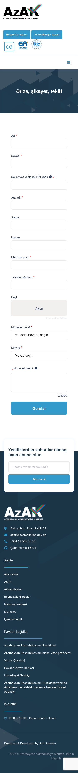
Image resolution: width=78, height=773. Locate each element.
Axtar (39, 308)
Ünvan (15, 237)
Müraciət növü (20, 327)
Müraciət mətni (22, 369)
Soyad (15, 155)
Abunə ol (39, 479)
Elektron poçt (19, 257)
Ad (13, 136)
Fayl (14, 297)
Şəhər (15, 217)
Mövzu (15, 347)
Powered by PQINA (56, 318)
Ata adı (16, 197)
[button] (16, 34)
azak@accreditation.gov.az (28, 534)
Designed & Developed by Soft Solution (30, 743)
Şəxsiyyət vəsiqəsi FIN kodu (32, 177)
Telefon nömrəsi (21, 277)
